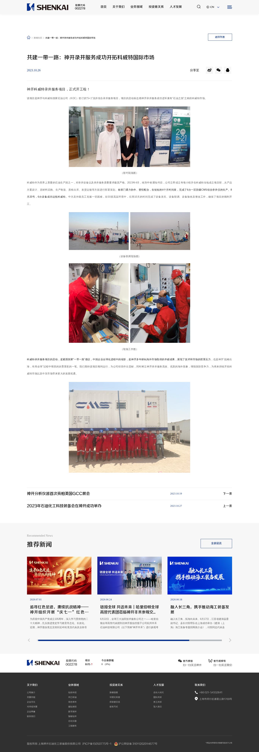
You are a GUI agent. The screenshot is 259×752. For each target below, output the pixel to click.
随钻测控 (72, 706)
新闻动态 (38, 38)
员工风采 (157, 702)
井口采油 (72, 697)
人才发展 (176, 7)
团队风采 (157, 697)
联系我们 (31, 716)
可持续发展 (32, 706)
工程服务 (72, 726)
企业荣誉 (31, 711)
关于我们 (118, 7)
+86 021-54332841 (210, 692)
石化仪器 (72, 721)
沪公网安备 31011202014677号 (137, 743)
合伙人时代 (158, 692)
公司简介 (31, 692)
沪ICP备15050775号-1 (97, 743)
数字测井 (72, 711)
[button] (28, 640)
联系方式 (114, 706)
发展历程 (31, 697)
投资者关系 (156, 7)
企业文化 (31, 702)
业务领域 (136, 7)
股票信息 (114, 692)
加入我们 (157, 706)
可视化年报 (115, 697)
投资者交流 (115, 702)
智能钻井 (72, 716)
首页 (103, 7)
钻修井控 (72, 692)
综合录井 (72, 702)
